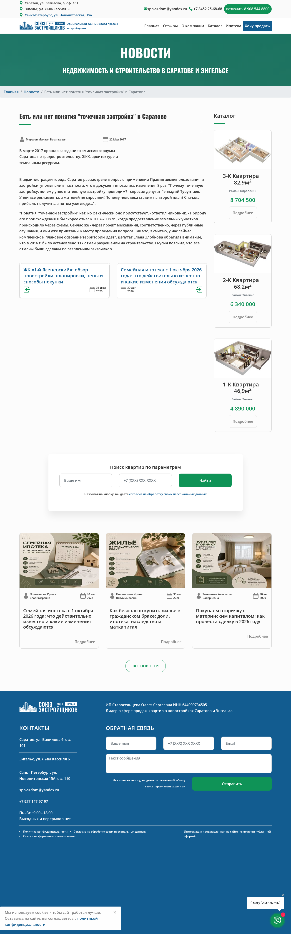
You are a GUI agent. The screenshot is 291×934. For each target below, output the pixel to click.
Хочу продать (257, 25)
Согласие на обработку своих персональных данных (110, 831)
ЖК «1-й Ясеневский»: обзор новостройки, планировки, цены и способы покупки (63, 276)
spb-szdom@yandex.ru (167, 8)
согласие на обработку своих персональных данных (168, 494)
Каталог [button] (215, 25)
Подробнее (243, 212)
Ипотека (233, 25)
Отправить (232, 783)
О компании (192, 25)
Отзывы (170, 25)
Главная (151, 25)
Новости (31, 91)
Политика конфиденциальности (45, 831)
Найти (205, 480)
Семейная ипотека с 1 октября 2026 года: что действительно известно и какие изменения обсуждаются (161, 276)
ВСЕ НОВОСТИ (146, 666)
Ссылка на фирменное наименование (49, 836)
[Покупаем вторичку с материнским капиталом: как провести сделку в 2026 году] (231, 560)
